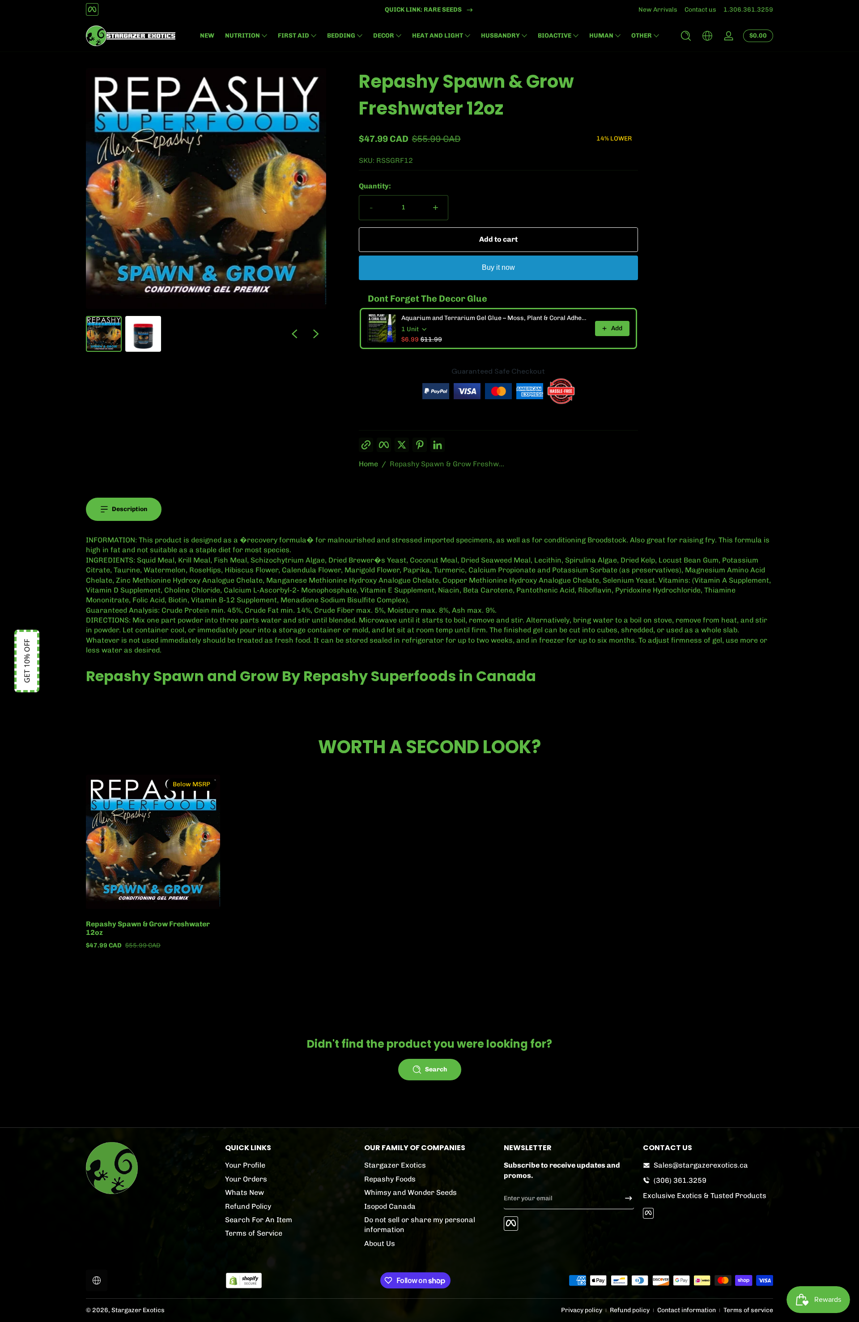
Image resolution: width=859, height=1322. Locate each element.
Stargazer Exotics (395, 1165)
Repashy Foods (390, 1178)
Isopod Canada (390, 1206)
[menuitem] (290, 1165)
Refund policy (630, 1310)
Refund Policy (248, 1206)
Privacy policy (581, 1310)
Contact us (700, 9)
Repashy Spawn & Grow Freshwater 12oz (148, 928)
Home (368, 464)
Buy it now (498, 267)
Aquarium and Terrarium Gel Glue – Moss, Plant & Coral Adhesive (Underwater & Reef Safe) (495, 318)
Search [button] (436, 1069)
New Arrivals (657, 9)
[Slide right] (316, 334)
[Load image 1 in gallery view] (104, 334)
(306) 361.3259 (680, 1180)
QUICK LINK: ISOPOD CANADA (423, 9)
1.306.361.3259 (748, 9)
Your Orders (246, 1178)
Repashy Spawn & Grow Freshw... (447, 464)
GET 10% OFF (27, 661)
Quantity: (375, 186)
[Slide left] (294, 334)
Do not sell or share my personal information (419, 1224)
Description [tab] (129, 509)
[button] (686, 35)
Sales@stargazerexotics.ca (701, 1165)
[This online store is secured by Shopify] (244, 1280)
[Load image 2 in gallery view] (143, 334)
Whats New (244, 1192)
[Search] (685, 35)
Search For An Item (258, 1219)
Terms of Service (253, 1233)
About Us (379, 1243)
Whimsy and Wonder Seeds (410, 1192)
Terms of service (748, 1310)
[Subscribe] (625, 1198)
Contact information (686, 1310)
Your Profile (245, 1165)
